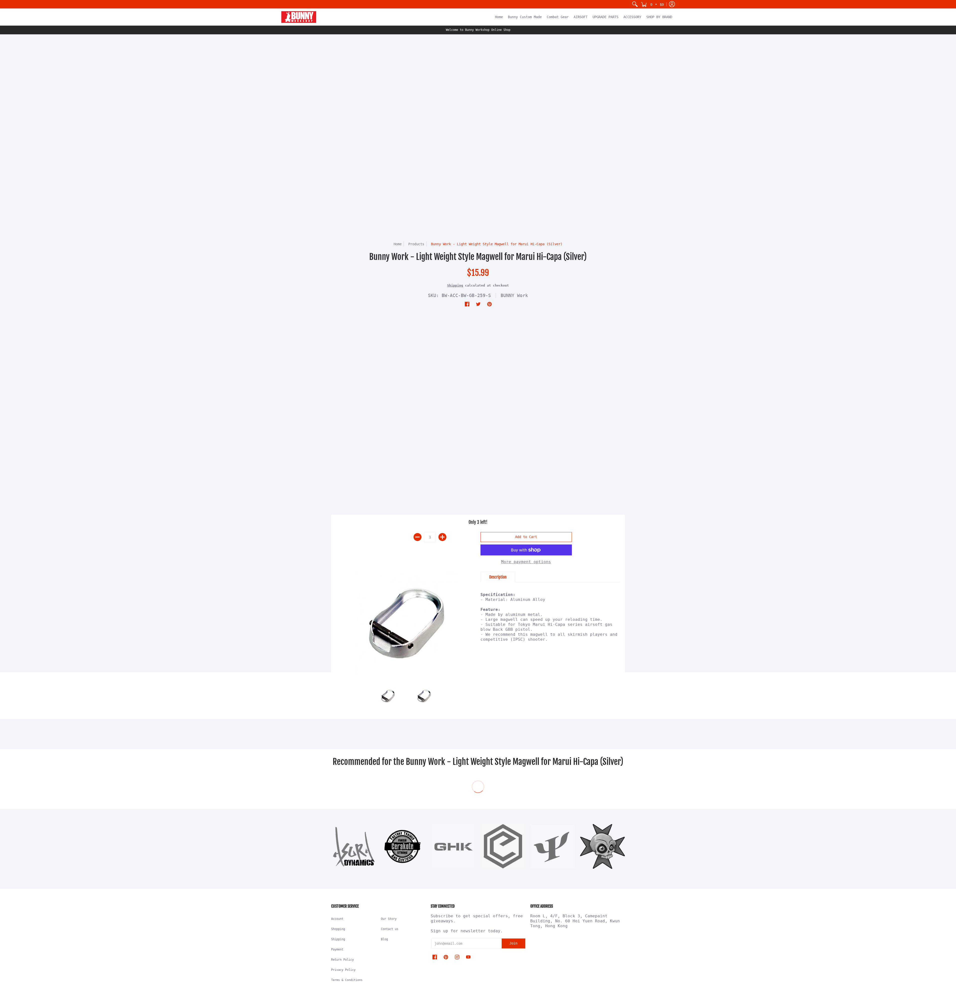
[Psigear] (552, 846)
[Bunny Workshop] (298, 17)
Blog (384, 939)
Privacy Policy (343, 970)
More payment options (526, 561)
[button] (652, 4)
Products (416, 244)
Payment (337, 949)
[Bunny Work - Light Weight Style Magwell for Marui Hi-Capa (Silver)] (406, 624)
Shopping (338, 929)
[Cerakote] (403, 846)
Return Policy (342, 959)
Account (337, 919)
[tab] (497, 577)
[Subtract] (417, 537)
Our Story (389, 919)
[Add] (442, 537)
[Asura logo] (353, 846)
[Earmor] (502, 846)
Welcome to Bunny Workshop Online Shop (478, 30)
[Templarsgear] (602, 846)
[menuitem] (634, 4)
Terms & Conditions (346, 980)
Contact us (389, 929)
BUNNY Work (514, 295)
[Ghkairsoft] (453, 846)
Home (398, 244)
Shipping (455, 285)
